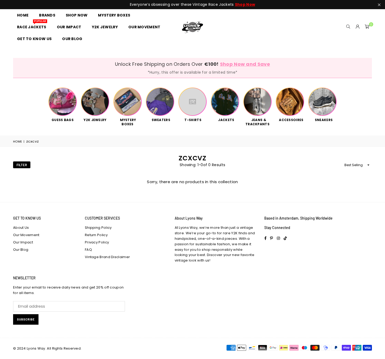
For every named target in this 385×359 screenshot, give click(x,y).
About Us (21, 227)
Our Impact (23, 242)
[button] (367, 27)
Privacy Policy (97, 242)
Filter (21, 165)
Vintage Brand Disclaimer (107, 256)
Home (17, 141)
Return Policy (96, 234)
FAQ (88, 249)
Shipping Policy (98, 227)
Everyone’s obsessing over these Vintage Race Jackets (192, 4)
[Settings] (357, 27)
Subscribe (26, 319)
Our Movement (26, 234)
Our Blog (20, 249)
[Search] (348, 27)
